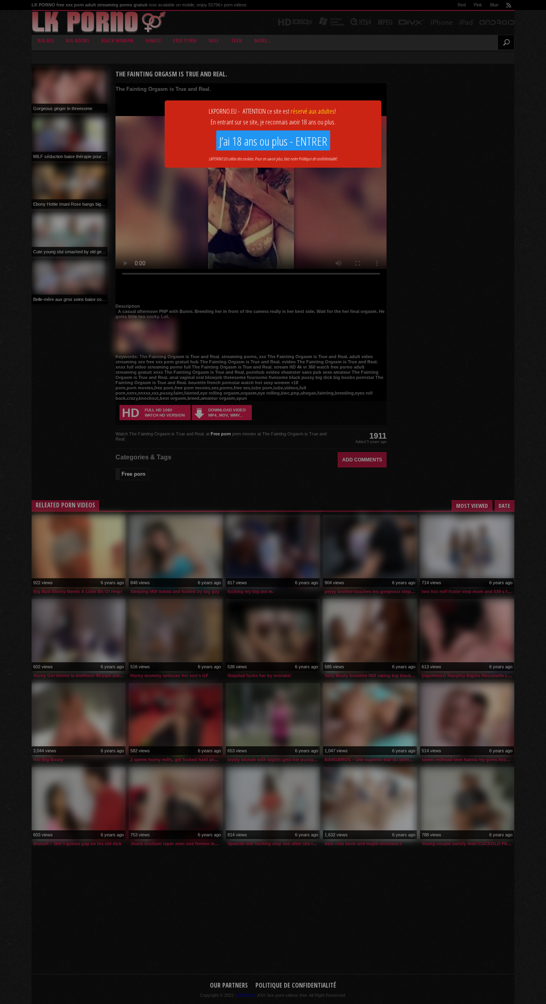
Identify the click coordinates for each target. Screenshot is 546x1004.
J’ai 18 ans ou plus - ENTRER (273, 141)
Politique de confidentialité (318, 159)
